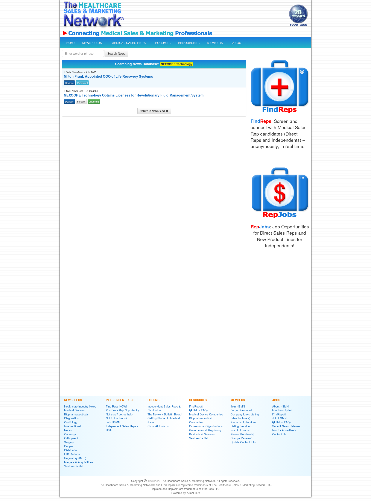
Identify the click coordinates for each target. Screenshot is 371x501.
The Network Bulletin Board (164, 414)
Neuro (67, 430)
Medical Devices (74, 410)
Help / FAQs (200, 410)
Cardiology (70, 422)
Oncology (70, 434)
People (68, 446)
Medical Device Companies (206, 414)
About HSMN (280, 406)
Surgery (69, 442)
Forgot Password (241, 410)
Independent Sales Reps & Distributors (164, 408)
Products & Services (202, 434)
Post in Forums (240, 430)
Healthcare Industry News (80, 406)
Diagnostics (71, 418)
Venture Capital (73, 466)
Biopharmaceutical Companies (200, 420)
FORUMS (162, 43)
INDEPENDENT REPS (120, 400)
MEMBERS (215, 43)
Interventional (72, 426)
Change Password (242, 438)
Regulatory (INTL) (75, 458)
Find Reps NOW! (116, 406)
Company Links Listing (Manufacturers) (245, 416)
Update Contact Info (243, 442)
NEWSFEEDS (92, 43)
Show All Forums (158, 426)
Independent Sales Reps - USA (122, 428)
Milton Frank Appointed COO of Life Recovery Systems (108, 76)
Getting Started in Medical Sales (163, 420)
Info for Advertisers (284, 430)
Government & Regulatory (205, 430)
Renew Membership (243, 434)
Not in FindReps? (116, 418)
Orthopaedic (71, 438)
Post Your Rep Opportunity (122, 410)
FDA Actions (72, 454)
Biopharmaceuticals (76, 414)
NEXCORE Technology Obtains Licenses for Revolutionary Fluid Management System (134, 95)
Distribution (71, 450)
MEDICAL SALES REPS (129, 43)
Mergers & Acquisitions (78, 462)
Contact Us (279, 434)
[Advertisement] (206, 15)
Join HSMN (113, 422)
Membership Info (282, 410)
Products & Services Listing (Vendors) (243, 424)
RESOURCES (188, 43)
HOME (71, 43)
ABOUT (238, 43)
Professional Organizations (206, 426)
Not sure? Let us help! (119, 414)
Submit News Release (286, 426)
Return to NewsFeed (153, 111)
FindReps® (196, 406)
